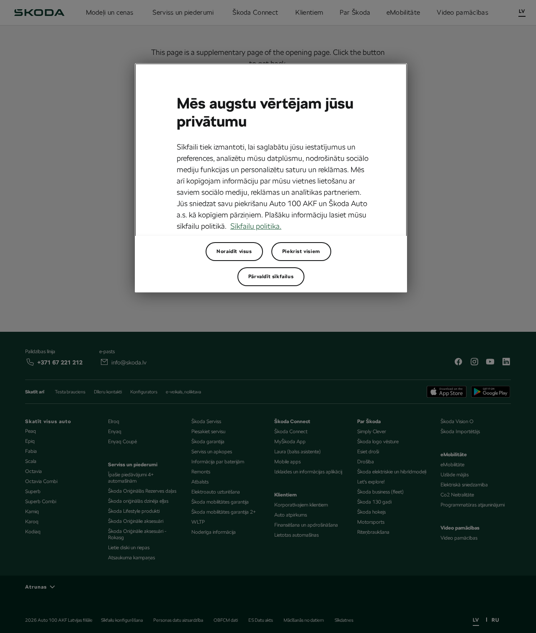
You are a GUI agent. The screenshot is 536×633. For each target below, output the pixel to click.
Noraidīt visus (234, 251)
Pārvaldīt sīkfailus (271, 276)
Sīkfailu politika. (255, 226)
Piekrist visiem (301, 251)
